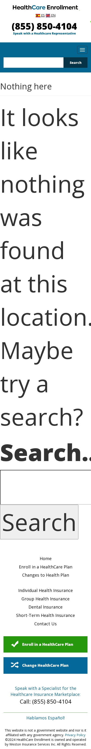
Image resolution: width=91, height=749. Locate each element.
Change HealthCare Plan (45, 665)
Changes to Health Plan (45, 575)
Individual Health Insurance (45, 590)
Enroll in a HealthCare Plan (45, 567)
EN (53, 15)
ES (42, 15)
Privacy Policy (75, 735)
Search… (45, 452)
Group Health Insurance (45, 599)
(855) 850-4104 (44, 26)
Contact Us (45, 623)
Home (46, 558)
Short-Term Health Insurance (45, 615)
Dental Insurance (45, 607)
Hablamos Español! (45, 718)
